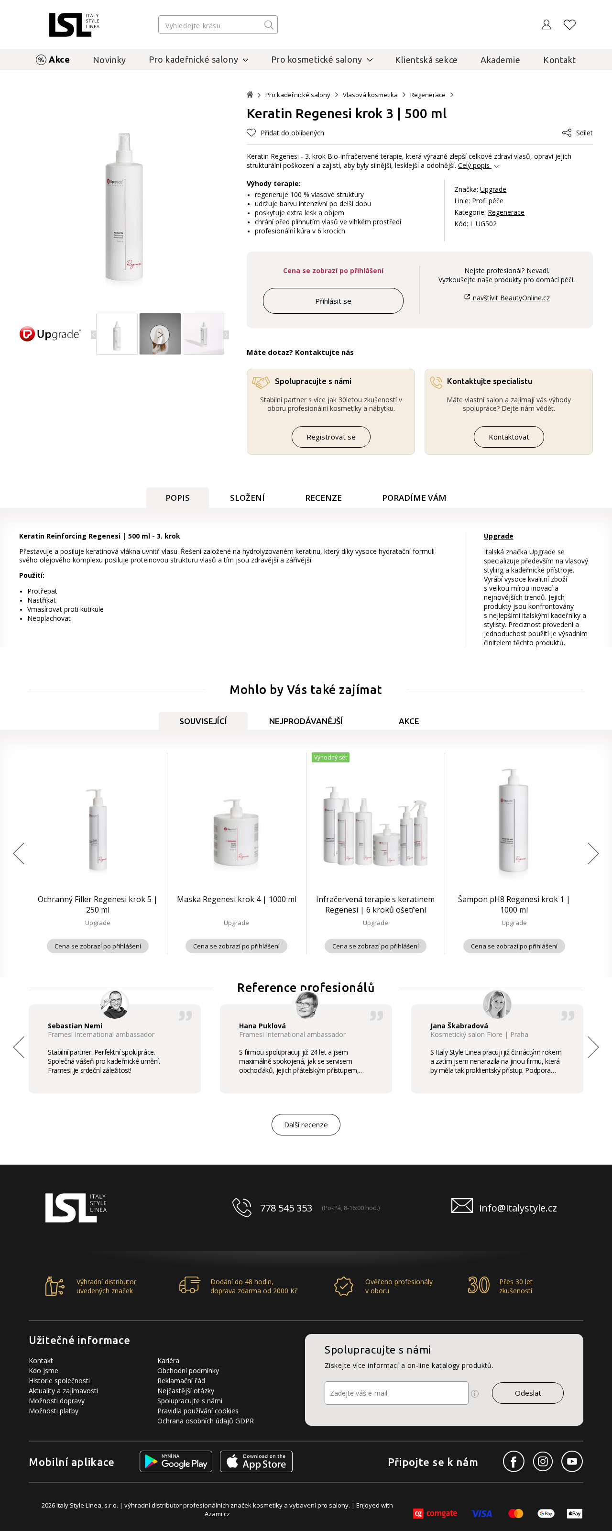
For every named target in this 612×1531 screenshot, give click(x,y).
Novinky (109, 60)
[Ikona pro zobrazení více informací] (475, 1394)
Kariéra (168, 1360)
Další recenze (306, 1124)
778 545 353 (286, 1207)
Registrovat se (331, 436)
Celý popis (474, 165)
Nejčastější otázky (185, 1390)
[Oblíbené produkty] (570, 25)
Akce (59, 59)
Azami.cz (217, 1513)
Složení (247, 497)
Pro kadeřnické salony (297, 95)
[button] (226, 334)
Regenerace (428, 95)
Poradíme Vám (414, 497)
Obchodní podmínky (188, 1370)
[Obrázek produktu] (117, 352)
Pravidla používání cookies (198, 1410)
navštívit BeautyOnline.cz (510, 297)
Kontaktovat (509, 436)
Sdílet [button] (584, 132)
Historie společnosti (59, 1380)
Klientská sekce (426, 60)
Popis (177, 497)
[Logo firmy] (74, 25)
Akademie (501, 60)
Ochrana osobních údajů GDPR (205, 1420)
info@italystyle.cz (518, 1207)
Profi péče (487, 200)
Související (203, 721)
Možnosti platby (53, 1410)
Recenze (323, 497)
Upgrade (493, 189)
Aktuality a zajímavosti (63, 1390)
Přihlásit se (333, 301)
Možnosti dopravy (57, 1400)
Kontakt (559, 60)
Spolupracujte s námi (189, 1400)
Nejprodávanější (306, 721)
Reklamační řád (181, 1380)
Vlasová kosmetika (370, 95)
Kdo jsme (43, 1370)
